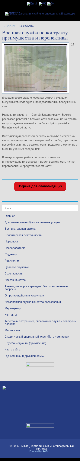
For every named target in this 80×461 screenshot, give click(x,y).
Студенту (11, 254)
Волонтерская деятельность (23, 235)
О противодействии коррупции (24, 295)
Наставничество (15, 280)
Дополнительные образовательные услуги (32, 222)
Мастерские (12, 330)
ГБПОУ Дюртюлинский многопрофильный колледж (46, 447)
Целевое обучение (17, 267)
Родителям (12, 260)
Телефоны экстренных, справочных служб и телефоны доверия (40, 322)
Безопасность (14, 273)
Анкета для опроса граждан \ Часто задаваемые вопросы (36, 288)
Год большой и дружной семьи (24, 355)
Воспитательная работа (20, 228)
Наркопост (11, 241)
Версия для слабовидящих (40, 186)
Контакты (11, 314)
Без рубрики (26, 26)
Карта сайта (12, 349)
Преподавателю (15, 247)
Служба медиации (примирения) (25, 343)
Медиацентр (12, 308)
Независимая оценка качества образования (33, 301)
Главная (10, 215)
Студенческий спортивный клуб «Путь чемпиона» (37, 336)
